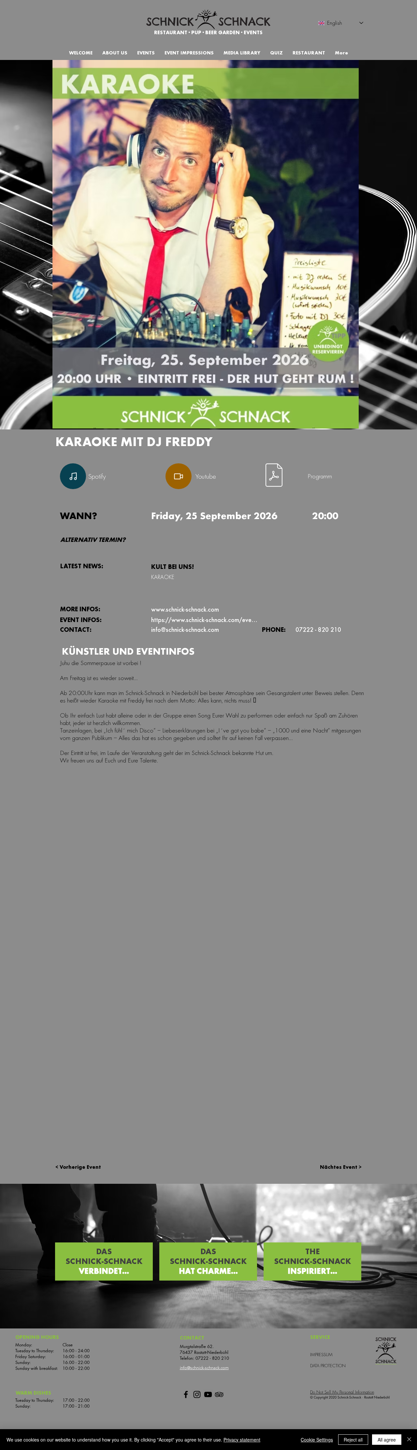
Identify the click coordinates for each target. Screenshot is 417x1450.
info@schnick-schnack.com (204, 1367)
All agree (387, 1439)
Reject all (353, 1439)
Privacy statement (241, 1439)
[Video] (178, 476)
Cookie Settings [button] (317, 1439)
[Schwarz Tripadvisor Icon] (219, 1394)
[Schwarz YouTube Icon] (208, 1394)
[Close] (409, 1439)
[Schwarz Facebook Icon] (186, 1394)
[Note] (73, 476)
